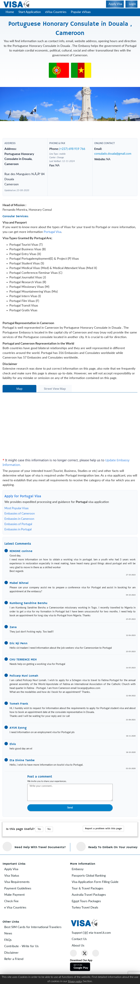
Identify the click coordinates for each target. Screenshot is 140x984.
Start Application (29, 12)
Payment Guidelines (20, 901)
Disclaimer (14, 965)
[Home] (17, 4)
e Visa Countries (18, 920)
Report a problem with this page (103, 841)
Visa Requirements (19, 895)
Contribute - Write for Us (24, 959)
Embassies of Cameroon (19, 526)
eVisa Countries (55, 12)
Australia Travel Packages (91, 908)
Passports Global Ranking (91, 888)
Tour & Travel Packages (90, 901)
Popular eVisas (81, 12)
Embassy (80, 882)
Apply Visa (14, 882)
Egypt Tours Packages (88, 914)
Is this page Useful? (20, 842)
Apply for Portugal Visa (22, 509)
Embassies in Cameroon (19, 532)
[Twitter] (84, 966)
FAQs (10, 953)
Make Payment (17, 908)
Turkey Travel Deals (87, 920)
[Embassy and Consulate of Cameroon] (81, 70)
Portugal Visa (52, 245)
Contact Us (81, 952)
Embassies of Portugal (18, 537)
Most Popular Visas (16, 521)
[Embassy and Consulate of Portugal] (59, 70)
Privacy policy (75, 981)
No (49, 842)
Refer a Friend (16, 972)
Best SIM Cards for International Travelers (35, 940)
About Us (80, 958)
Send (70, 820)
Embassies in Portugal (18, 542)
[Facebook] (73, 966)
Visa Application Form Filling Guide (97, 895)
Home (10, 12)
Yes (39, 842)
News (11, 946)
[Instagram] (95, 966)
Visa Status (14, 888)
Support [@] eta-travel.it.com (93, 945)
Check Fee (14, 914)
